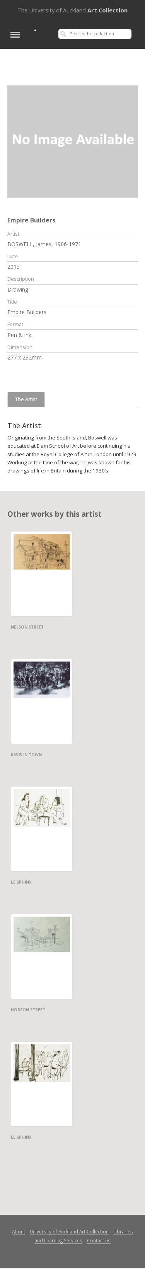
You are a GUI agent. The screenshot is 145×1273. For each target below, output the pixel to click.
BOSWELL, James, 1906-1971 (44, 244)
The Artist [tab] (26, 399)
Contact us (99, 1240)
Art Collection (72, 10)
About (18, 1231)
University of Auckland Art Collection (69, 1231)
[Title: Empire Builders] (72, 141)
